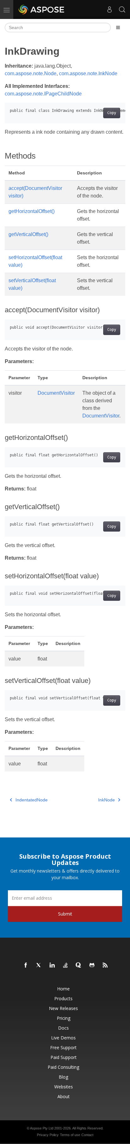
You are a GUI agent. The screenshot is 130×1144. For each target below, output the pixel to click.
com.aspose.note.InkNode (88, 73)
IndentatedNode (31, 799)
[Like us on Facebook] (26, 965)
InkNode (106, 799)
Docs (63, 1028)
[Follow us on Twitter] (39, 965)
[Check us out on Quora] (79, 965)
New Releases (63, 1008)
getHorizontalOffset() (32, 211)
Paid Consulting (63, 1067)
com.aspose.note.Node (30, 73)
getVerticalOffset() (28, 234)
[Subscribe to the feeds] (105, 965)
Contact (87, 1135)
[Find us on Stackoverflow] (66, 965)
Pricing (63, 1018)
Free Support (63, 1047)
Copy (111, 113)
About (63, 1096)
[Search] (122, 9)
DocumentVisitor (56, 393)
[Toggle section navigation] (118, 27)
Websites (63, 1087)
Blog (63, 1077)
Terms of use (70, 1135)
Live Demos (63, 1038)
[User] (109, 9)
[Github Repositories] (92, 965)
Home (63, 989)
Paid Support (63, 1057)
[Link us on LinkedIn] (52, 965)
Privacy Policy (48, 1135)
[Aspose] (41, 9)
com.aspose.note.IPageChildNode (43, 93)
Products (63, 998)
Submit (65, 914)
